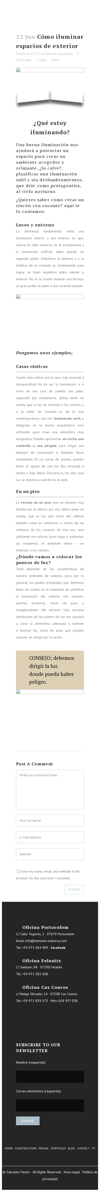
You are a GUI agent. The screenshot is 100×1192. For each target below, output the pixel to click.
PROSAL (44, 1148)
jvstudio (67, 53)
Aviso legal (72, 1172)
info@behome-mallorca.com (46, 941)
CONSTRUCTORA (25, 1148)
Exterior (50, 53)
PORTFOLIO (58, 1148)
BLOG (71, 1148)
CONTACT (83, 1148)
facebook (58, 947)
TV (93, 1148)
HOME (9, 1148)
